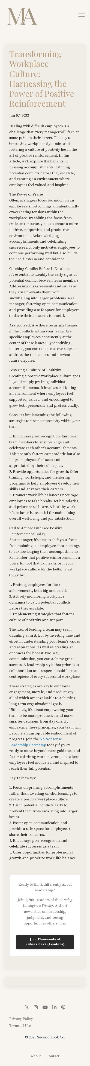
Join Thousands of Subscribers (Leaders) (44, 942)
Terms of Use (20, 1025)
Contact (52, 1056)
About (36, 1056)
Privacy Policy (21, 1018)
